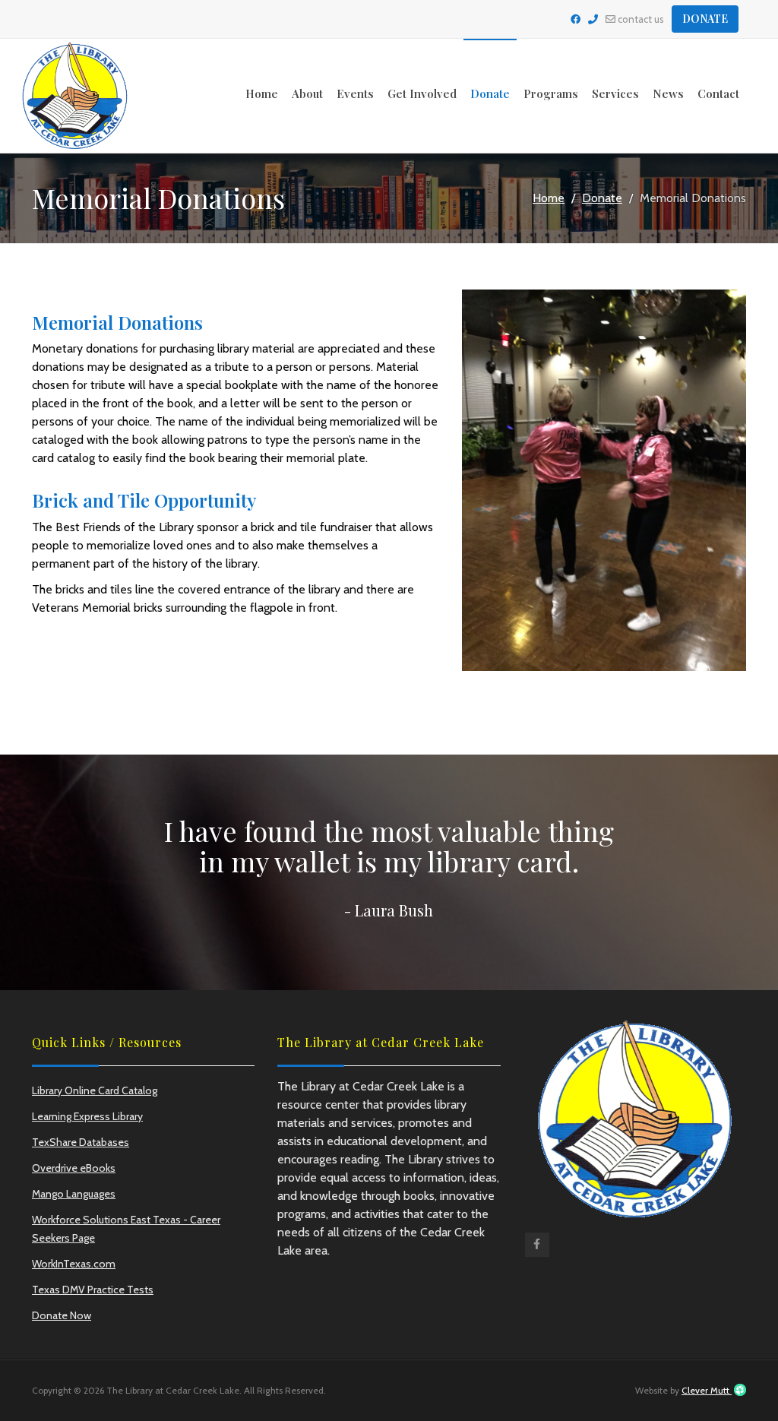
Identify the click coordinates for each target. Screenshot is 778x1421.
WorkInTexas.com (73, 1264)
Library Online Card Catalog (94, 1090)
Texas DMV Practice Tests (92, 1289)
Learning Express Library (87, 1116)
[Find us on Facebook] (537, 1248)
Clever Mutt (707, 1390)
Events (355, 93)
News (668, 93)
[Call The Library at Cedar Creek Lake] (593, 19)
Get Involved (422, 93)
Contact (718, 93)
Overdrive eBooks (73, 1168)
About (307, 93)
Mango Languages (73, 1194)
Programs (550, 93)
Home (261, 93)
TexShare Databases (80, 1142)
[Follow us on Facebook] (575, 19)
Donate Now (61, 1315)
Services (615, 93)
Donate (705, 18)
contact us (639, 19)
